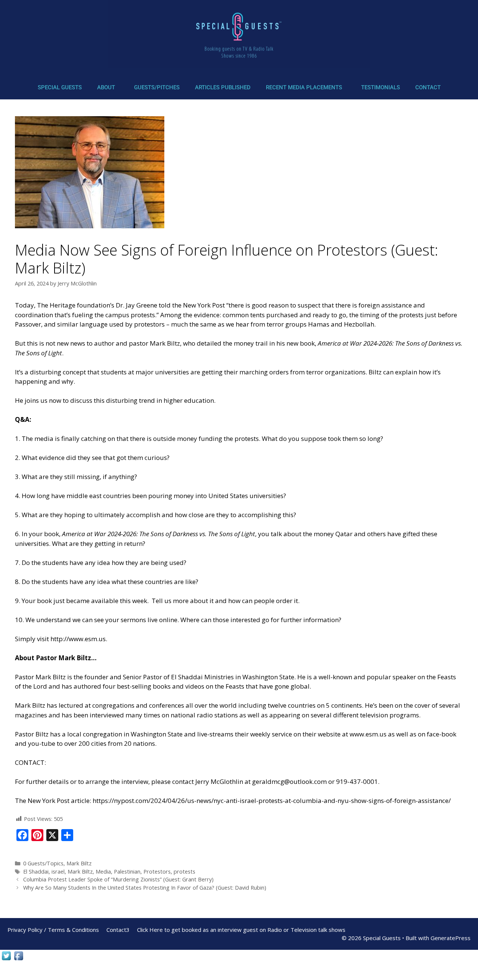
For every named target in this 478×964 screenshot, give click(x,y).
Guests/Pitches (157, 87)
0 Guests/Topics (43, 863)
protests (184, 871)
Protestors (157, 871)
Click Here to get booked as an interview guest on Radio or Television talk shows (241, 929)
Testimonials (380, 87)
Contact (428, 87)
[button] (108, 88)
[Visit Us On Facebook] (18, 959)
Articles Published (223, 87)
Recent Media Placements (304, 87)
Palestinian (127, 871)
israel (58, 871)
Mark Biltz (78, 863)
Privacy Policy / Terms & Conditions (53, 929)
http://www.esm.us (78, 638)
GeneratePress (451, 938)
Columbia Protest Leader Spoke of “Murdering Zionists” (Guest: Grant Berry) (118, 879)
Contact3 (118, 929)
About (106, 87)
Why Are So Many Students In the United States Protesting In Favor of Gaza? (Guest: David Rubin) (144, 887)
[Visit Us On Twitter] (6, 959)
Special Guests (60, 87)
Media (103, 871)
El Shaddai (36, 871)
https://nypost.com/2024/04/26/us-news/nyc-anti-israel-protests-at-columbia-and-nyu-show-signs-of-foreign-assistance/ (272, 800)
